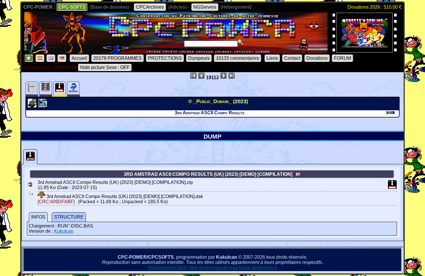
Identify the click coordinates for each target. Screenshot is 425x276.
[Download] (41, 196)
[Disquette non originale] (30, 156)
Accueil (79, 58)
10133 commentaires (237, 58)
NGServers (204, 7)
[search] (240, 42)
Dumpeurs (199, 58)
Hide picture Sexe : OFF (105, 67)
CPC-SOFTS (72, 7)
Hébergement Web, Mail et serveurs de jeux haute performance (212, 267)
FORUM (342, 58)
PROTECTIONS (165, 58)
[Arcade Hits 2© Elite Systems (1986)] (364, 50)
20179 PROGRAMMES (117, 58)
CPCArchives (150, 7)
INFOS (38, 217)
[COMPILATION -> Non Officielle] (32, 106)
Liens (272, 58)
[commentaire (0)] (73, 89)
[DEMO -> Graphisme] (43, 106)
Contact (292, 58)
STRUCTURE (69, 217)
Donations (317, 58)
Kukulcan (63, 231)
